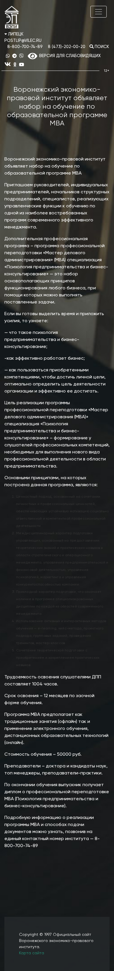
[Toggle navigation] (98, 12)
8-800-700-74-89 (25, 47)
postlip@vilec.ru (23, 41)
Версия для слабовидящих (69, 56)
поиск (101, 47)
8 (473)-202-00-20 (66, 47)
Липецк (15, 34)
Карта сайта (31, 953)
